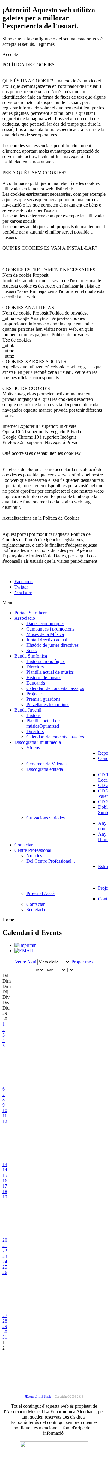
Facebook (23, 581)
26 (4, 1272)
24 (4, 1261)
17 (4, 1186)
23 (4, 1256)
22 (4, 1250)
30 (4, 1331)
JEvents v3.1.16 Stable (38, 1396)
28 (4, 1320)
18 (4, 1191)
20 (4, 1240)
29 (4, 1326)
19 (4, 1196)
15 (4, 1175)
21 (4, 1245)
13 (4, 1164)
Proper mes (82, 961)
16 (4, 1180)
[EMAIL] (24, 950)
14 (4, 1169)
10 (4, 1110)
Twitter (21, 586)
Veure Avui (25, 961)
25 (4, 1267)
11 (4, 1115)
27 (4, 1315)
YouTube (23, 592)
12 (4, 1121)
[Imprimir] (25, 945)
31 (4, 1337)
